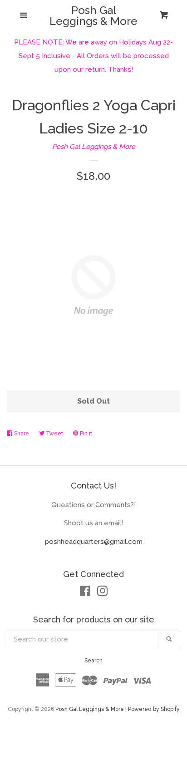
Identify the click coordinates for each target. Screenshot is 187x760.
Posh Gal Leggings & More (93, 16)
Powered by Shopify (154, 709)
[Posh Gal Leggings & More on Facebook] (85, 593)
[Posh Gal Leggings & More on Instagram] (102, 593)
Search (93, 660)
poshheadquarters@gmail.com (94, 542)
